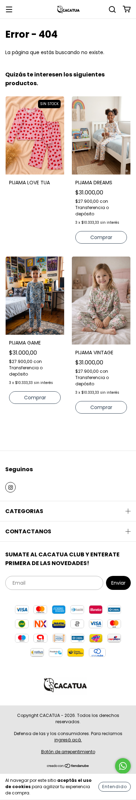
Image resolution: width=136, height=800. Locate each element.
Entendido (114, 787)
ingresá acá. (68, 740)
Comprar (101, 237)
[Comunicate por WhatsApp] (123, 766)
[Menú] (9, 9)
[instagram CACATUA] (10, 487)
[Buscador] (112, 9)
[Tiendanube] (68, 767)
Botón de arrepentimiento (68, 752)
